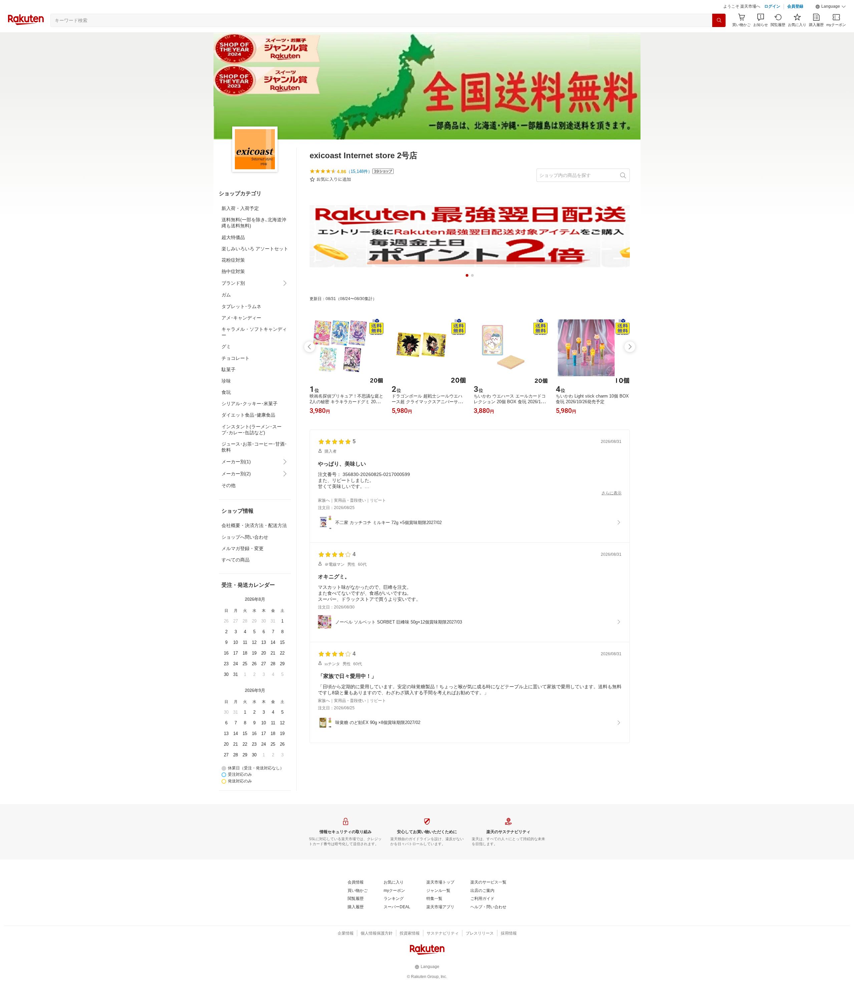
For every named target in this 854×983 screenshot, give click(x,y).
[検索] (719, 20)
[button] (830, 7)
